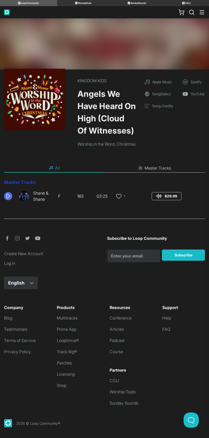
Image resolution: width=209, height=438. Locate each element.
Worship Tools (123, 391)
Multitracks (67, 318)
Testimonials (16, 329)
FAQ (166, 329)
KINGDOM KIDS (92, 80)
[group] (166, 196)
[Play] (8, 196)
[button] (9, 196)
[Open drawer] (202, 12)
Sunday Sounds (124, 403)
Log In (9, 263)
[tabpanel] (104, 192)
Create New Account (23, 253)
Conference (121, 318)
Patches (64, 362)
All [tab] (57, 167)
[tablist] (104, 168)
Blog (8, 318)
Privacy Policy (17, 351)
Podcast (117, 340)
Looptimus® (68, 340)
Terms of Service (20, 340)
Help (166, 318)
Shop (61, 385)
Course (116, 351)
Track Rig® (67, 351)
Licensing (66, 374)
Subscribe (183, 255)
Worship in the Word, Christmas (106, 144)
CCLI (114, 380)
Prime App (66, 329)
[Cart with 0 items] (181, 12)
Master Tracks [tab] (158, 168)
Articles (117, 329)
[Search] (192, 12)
